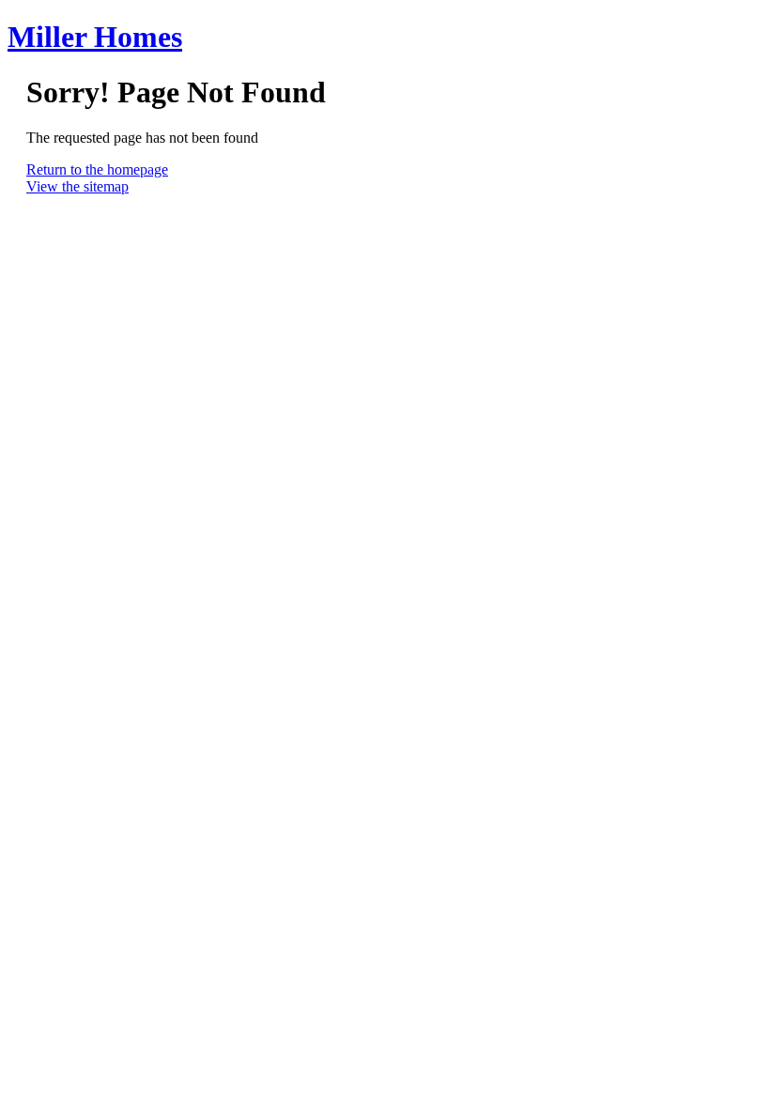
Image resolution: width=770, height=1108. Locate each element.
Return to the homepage (97, 169)
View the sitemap (77, 186)
